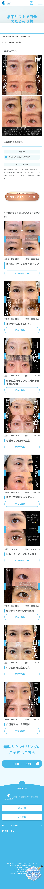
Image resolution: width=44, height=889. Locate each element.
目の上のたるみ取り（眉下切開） (20, 157)
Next (39, 239)
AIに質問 (22, 817)
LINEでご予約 (22, 764)
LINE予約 (22, 807)
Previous (5, 239)
